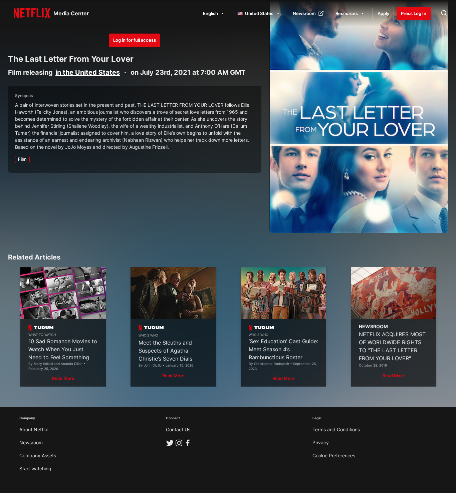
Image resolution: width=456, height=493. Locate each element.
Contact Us (178, 429)
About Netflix (33, 429)
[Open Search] (444, 13)
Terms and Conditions (336, 429)
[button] (63, 378)
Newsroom (31, 442)
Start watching (35, 468)
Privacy (320, 442)
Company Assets (37, 455)
